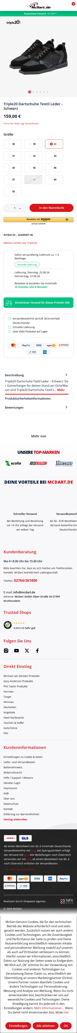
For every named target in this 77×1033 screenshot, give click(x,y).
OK (66, 1026)
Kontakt (8, 809)
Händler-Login (12, 783)
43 (55, 156)
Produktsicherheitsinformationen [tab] (28, 398)
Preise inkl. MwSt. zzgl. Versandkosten (21, 123)
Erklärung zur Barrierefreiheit (21, 814)
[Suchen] (13, 5)
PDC (6, 733)
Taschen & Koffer (14, 722)
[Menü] (5, 5)
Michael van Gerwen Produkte (22, 676)
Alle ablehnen (45, 1026)
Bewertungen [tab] (14, 407)
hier (66, 1012)
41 (13, 156)
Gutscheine (10, 728)
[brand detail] (13, 463)
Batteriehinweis (13, 767)
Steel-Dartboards (14, 717)
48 (34, 179)
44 (13, 167)
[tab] (36, 382)
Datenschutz (11, 803)
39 (34, 144)
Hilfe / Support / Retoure (18, 777)
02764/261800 (25, 580)
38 (13, 144)
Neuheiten (10, 707)
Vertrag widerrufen (15, 819)
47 (13, 179)
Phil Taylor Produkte (16, 686)
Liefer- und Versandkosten (19, 762)
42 (34, 156)
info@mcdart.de (24, 592)
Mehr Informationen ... (49, 1008)
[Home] (39, 5)
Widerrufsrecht (13, 772)
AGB (6, 793)
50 (13, 191)
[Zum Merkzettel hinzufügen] (72, 105)
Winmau (9, 702)
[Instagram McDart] (6, 652)
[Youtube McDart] (16, 652)
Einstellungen (18, 1026)
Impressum (10, 788)
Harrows (9, 691)
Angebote (9, 712)
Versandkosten (28, 869)
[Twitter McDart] (26, 652)
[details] (13, 22)
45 (34, 167)
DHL (33, 850)
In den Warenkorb (51, 208)
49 (55, 179)
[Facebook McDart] (37, 652)
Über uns (9, 798)
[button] (63, 5)
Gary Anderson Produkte (18, 681)
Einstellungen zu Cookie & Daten (23, 757)
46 (55, 167)
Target (7, 696)
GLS (26, 854)
